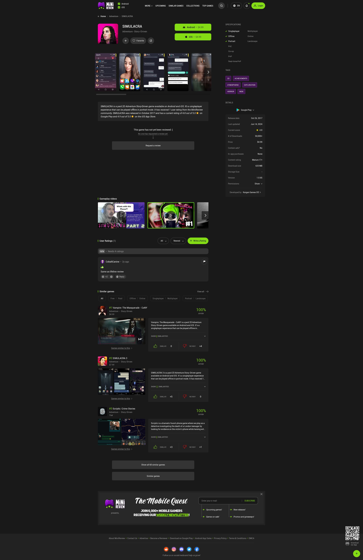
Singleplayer (233, 31)
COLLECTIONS (193, 5)
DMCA (251, 538)
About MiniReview (117, 538)
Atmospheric (233, 85)
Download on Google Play (181, 538)
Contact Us (132, 538)
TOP (207, 5)
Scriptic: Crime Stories (122, 408)
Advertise (144, 538)
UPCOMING (160, 5)
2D (228, 78)
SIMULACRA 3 (118, 358)
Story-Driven (140, 31)
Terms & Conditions (237, 538)
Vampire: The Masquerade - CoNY (128, 307)
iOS (195, 36)
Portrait (231, 41)
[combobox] (162, 241)
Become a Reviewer (158, 538)
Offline (231, 36)
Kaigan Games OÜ (251, 192)
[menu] (180, 5)
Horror (230, 91)
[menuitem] (149, 6)
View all (200, 291)
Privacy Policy (220, 538)
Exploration (249, 85)
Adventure (127, 31)
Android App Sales (203, 538)
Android (195, 27)
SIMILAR (176, 5)
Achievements (241, 78)
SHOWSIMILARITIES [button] (159, 336)
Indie (241, 91)
